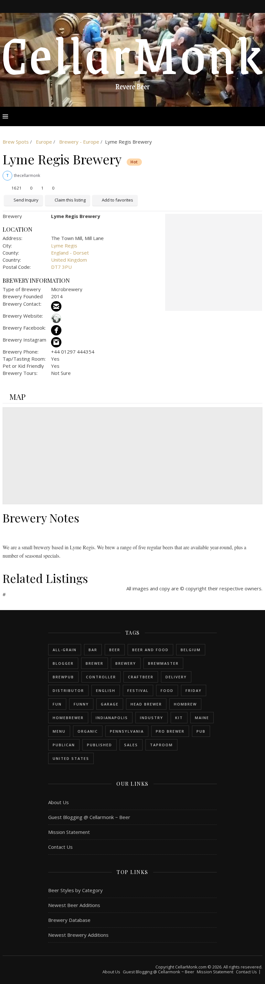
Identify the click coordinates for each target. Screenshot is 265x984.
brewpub (63, 676)
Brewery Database (69, 920)
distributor (68, 690)
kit (179, 717)
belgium (191, 649)
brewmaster (163, 663)
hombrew (185, 704)
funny (81, 704)
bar (93, 649)
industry (151, 717)
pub (201, 731)
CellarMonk (132, 53)
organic (88, 731)
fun (57, 704)
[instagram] (133, 6)
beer (114, 649)
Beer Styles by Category (75, 890)
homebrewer (68, 717)
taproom (161, 744)
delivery (176, 676)
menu (59, 731)
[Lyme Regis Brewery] (213, 262)
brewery (125, 663)
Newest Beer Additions (74, 905)
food (167, 690)
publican (64, 744)
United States (71, 758)
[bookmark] (141, 6)
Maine (202, 717)
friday (194, 690)
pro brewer (170, 731)
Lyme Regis (64, 245)
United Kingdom (69, 260)
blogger (63, 663)
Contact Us (60, 847)
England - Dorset (70, 252)
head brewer (146, 704)
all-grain (65, 649)
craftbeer (141, 676)
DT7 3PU (61, 267)
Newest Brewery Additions (78, 935)
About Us (58, 802)
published (99, 744)
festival (138, 690)
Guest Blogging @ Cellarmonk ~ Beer (89, 817)
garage (110, 704)
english (105, 690)
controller (101, 676)
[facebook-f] (124, 6)
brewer (94, 663)
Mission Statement (69, 832)
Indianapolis (112, 717)
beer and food (150, 649)
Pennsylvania (127, 731)
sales (131, 744)
